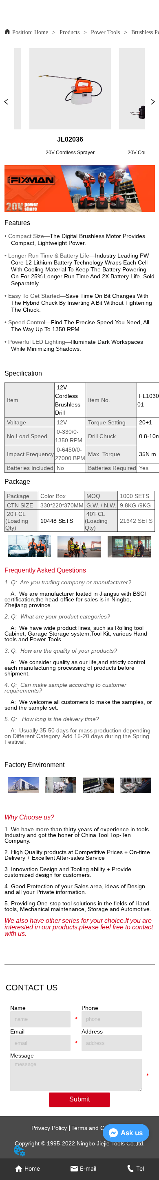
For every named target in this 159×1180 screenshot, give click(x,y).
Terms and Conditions (99, 1128)
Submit (79, 1099)
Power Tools (105, 32)
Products (70, 32)
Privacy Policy (49, 1128)
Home (41, 32)
